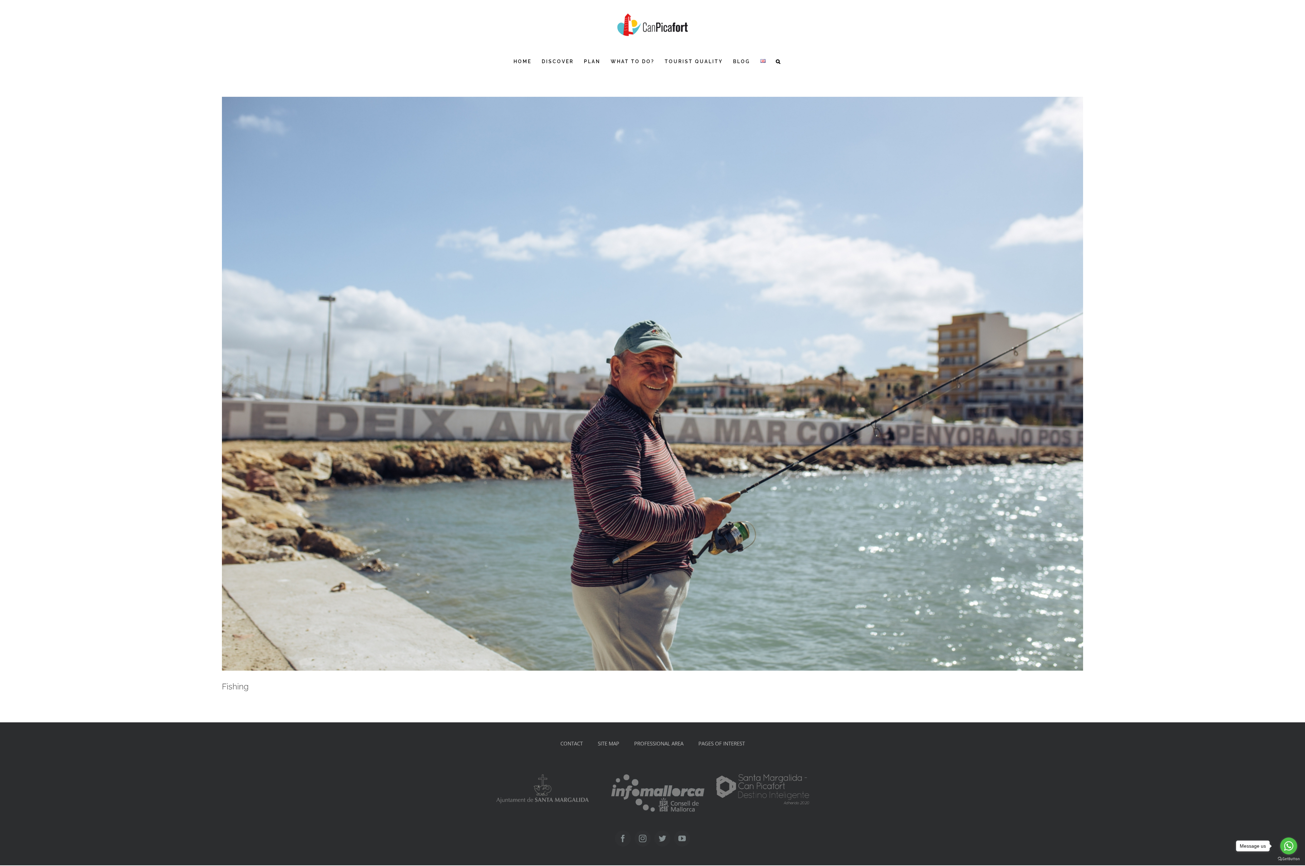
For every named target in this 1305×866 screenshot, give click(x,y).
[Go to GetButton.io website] (1289, 859)
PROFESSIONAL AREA (658, 743)
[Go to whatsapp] (1288, 845)
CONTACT (571, 743)
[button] (778, 61)
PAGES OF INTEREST (721, 743)
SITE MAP (608, 743)
